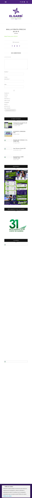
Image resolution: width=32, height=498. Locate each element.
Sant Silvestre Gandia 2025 (19, 148)
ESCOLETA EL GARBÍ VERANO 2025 (18, 157)
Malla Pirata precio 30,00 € (11, 36)
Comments (16, 42)
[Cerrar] (29, 487)
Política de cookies (7, 496)
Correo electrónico (7, 78)
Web (5, 84)
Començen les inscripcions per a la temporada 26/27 (20, 123)
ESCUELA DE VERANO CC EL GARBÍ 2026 (20, 141)
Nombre (6, 71)
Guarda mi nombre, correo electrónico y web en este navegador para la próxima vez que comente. (7, 101)
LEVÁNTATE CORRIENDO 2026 (19, 132)
